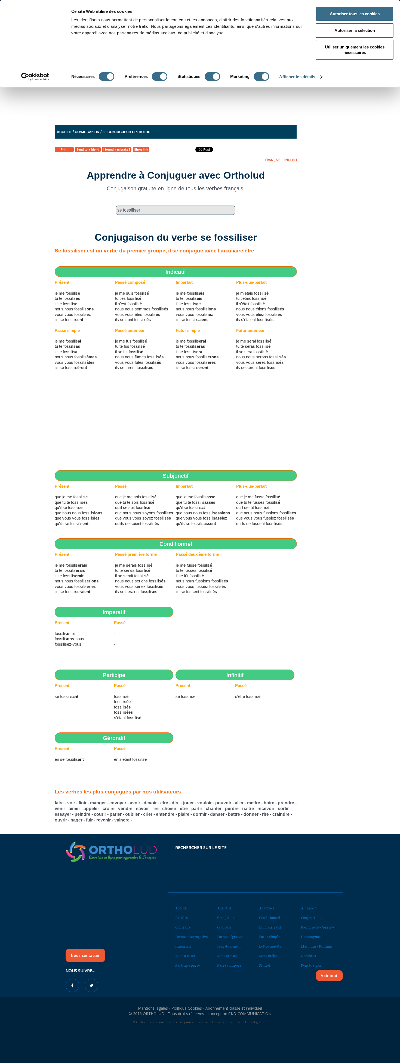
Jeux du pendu (229, 946)
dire (176, 803)
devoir (150, 803)
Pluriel (264, 965)
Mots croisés (227, 956)
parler (116, 814)
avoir (135, 803)
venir (60, 808)
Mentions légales (153, 1008)
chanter (213, 808)
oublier (132, 814)
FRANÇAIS (272, 160)
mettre (253, 803)
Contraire (183, 927)
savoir (142, 808)
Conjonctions (311, 917)
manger (98, 803)
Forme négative (229, 936)
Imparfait (183, 946)
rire (265, 814)
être (164, 803)
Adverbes (266, 908)
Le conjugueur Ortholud (126, 132)
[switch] (159, 76)
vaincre (122, 820)
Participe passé (187, 965)
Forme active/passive (318, 927)
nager (76, 820)
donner (251, 814)
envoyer (117, 803)
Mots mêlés (268, 956)
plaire (183, 814)
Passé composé (229, 965)
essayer (63, 814)
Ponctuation (311, 965)
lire (155, 808)
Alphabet (308, 908)
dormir (200, 814)
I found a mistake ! (116, 149)
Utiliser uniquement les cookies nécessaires (354, 50)
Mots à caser (185, 956)
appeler (91, 808)
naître (248, 808)
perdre (232, 808)
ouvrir (61, 820)
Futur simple (269, 936)
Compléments (228, 917)
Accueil (64, 132)
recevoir (265, 808)
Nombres (308, 956)
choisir (169, 808)
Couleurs (224, 927)
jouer (188, 803)
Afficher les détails (297, 76)
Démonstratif (270, 927)
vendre (125, 808)
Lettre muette (270, 946)
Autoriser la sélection (354, 30)
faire (59, 803)
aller (239, 803)
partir (196, 808)
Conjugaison (87, 132)
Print (64, 149)
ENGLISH (290, 160)
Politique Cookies (186, 1008)
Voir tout (329, 975)
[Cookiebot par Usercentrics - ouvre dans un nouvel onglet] (35, 77)
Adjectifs (224, 908)
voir (71, 803)
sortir (283, 808)
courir (100, 814)
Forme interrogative (191, 936)
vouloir (204, 803)
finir (83, 803)
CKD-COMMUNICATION (249, 1013)
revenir (103, 820)
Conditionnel (269, 917)
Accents (181, 908)
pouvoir (223, 803)
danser (217, 814)
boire (269, 803)
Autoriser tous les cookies (355, 13)
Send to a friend (87, 149)
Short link (141, 149)
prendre (286, 803)
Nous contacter (85, 955)
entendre (165, 814)
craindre (281, 814)
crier (147, 814)
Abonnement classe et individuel (233, 1008)
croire (109, 808)
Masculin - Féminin (316, 946)
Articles (181, 917)
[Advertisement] (187, 105)
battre (234, 814)
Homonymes (311, 936)
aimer (74, 808)
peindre (82, 814)
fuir (89, 820)
